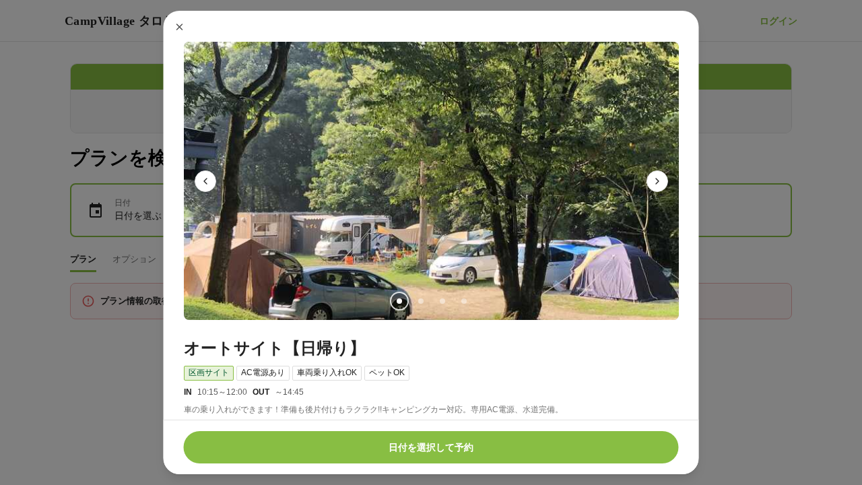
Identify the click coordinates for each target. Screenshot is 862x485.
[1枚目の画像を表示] (399, 301)
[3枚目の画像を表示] (442, 301)
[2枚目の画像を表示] (420, 301)
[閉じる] (179, 27)
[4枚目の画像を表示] (463, 301)
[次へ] (657, 181)
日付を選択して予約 (431, 447)
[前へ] (205, 181)
